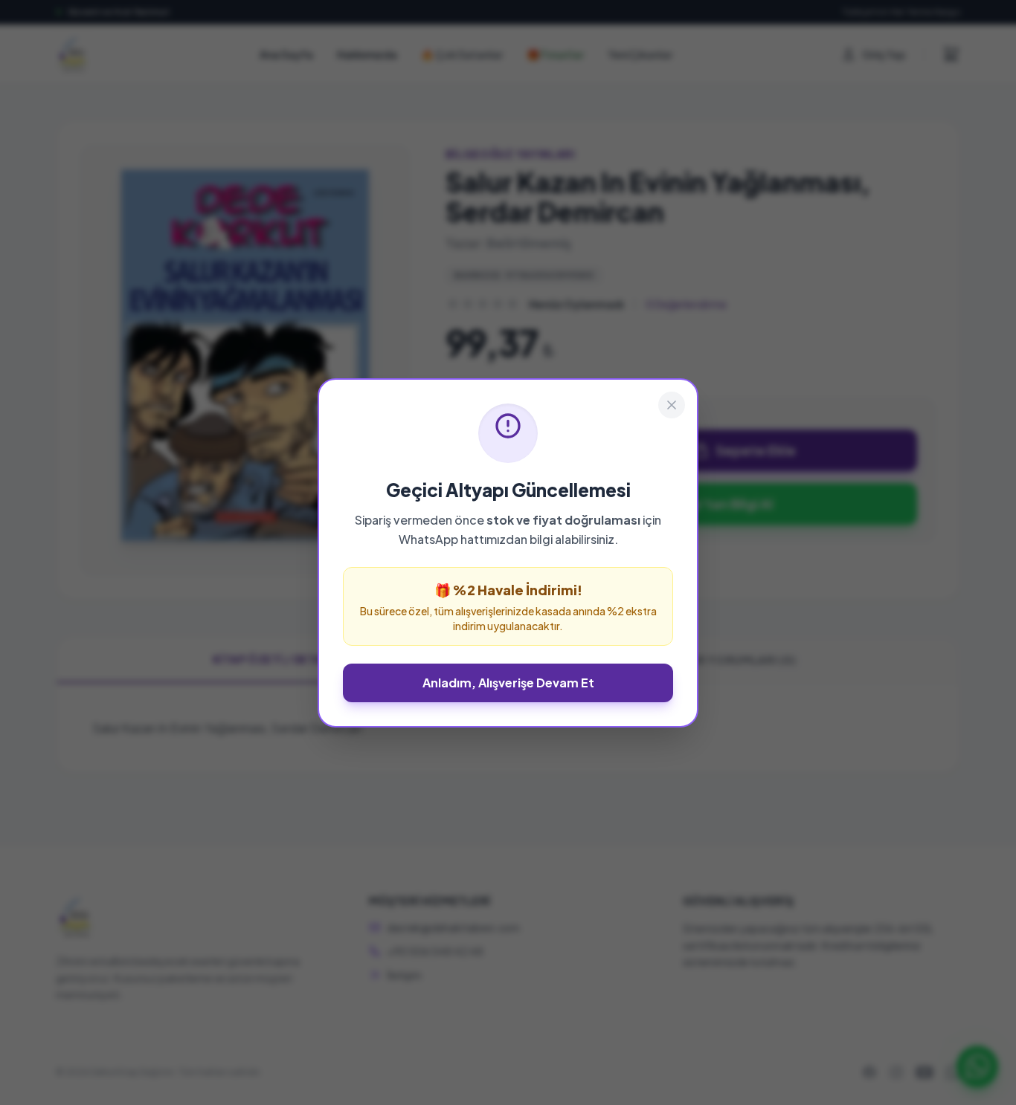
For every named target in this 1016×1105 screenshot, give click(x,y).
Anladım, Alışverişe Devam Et (508, 682)
